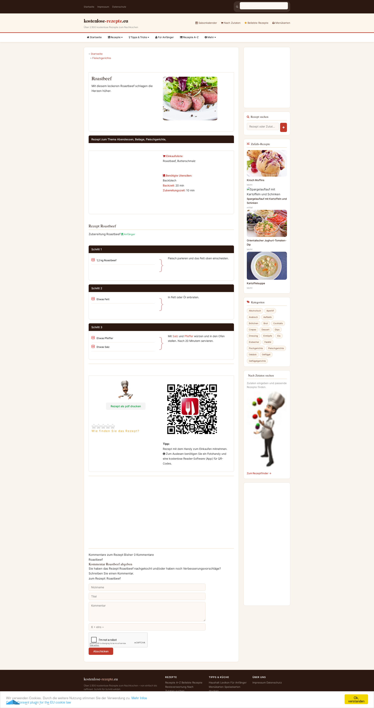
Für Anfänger (165, 37)
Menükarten (282, 22)
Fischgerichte (256, 348)
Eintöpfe (267, 335)
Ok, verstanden (356, 699)
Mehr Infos (139, 697)
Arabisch (253, 317)
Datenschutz (119, 6)
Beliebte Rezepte (257, 22)
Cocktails (278, 323)
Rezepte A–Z (190, 37)
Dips (277, 329)
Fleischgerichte (276, 348)
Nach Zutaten (232, 22)
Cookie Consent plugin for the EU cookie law (38, 702)
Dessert (265, 329)
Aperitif (270, 310)
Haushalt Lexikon (219, 682)
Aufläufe (267, 317)
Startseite (89, 6)
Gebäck (253, 354)
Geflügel (266, 354)
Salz (175, 336)
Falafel (268, 342)
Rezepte (115, 37)
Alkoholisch (255, 310)
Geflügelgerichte (257, 361)
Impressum (103, 6)
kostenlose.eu (106, 20)
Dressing (253, 335)
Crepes (252, 329)
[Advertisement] (124, 181)
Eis (278, 335)
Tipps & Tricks (139, 37)
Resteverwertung (175, 686)
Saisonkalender (207, 22)
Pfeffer (188, 336)
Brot (266, 323)
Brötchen (253, 323)
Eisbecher (254, 342)
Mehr (210, 37)
